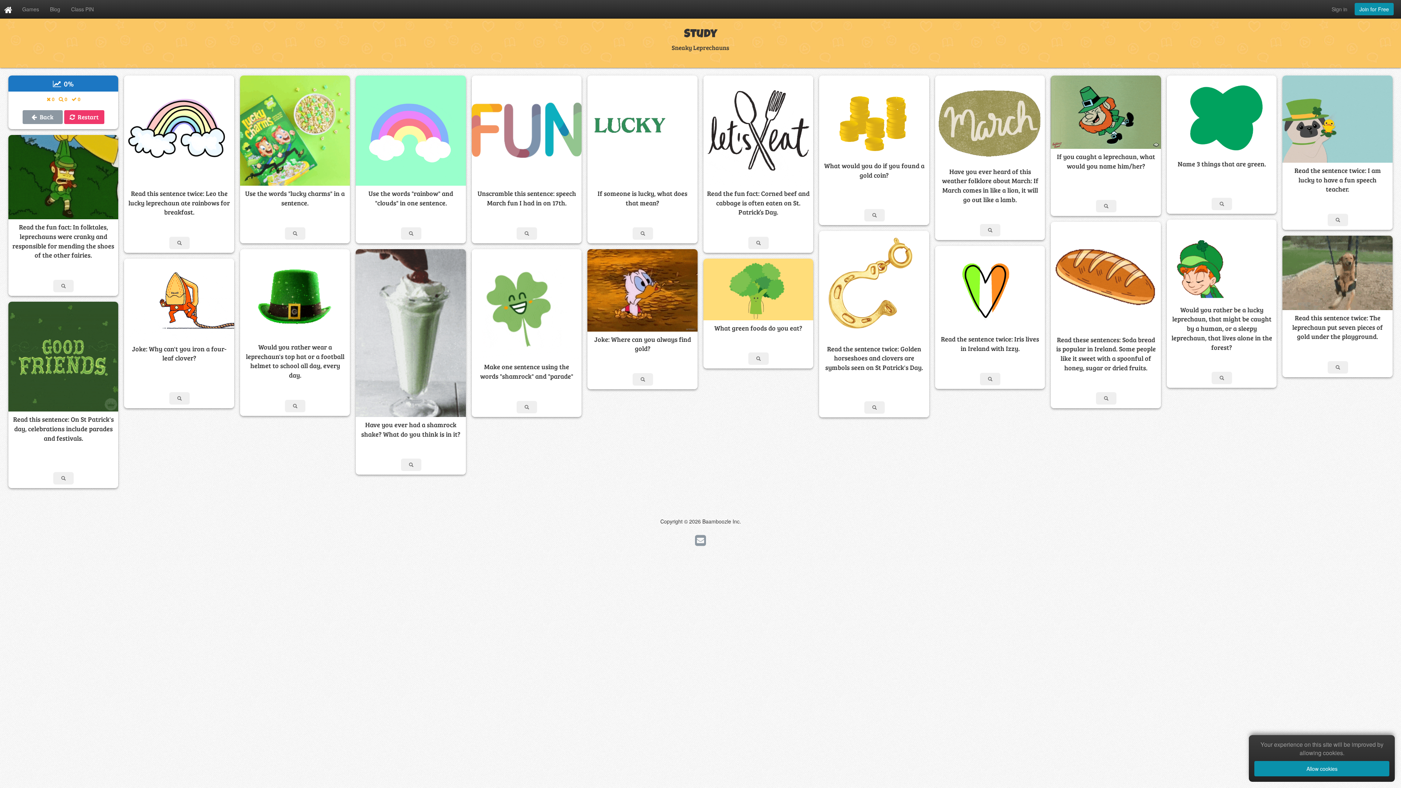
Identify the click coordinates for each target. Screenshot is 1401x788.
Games (30, 9)
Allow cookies (1322, 768)
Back (45, 117)
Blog (55, 9)
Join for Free (1374, 9)
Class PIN (82, 9)
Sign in (1339, 9)
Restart (87, 117)
